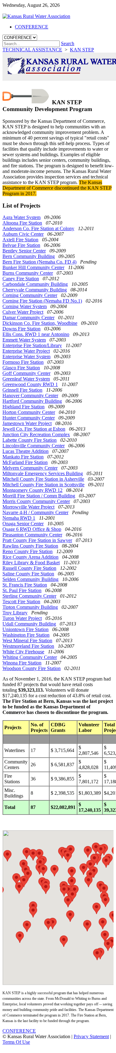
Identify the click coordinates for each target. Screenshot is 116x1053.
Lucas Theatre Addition (25, 451)
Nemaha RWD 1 (18, 518)
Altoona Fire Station (22, 223)
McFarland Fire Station (25, 462)
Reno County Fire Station (27, 551)
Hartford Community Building (32, 401)
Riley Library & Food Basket (31, 562)
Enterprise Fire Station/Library (32, 345)
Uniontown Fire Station (25, 629)
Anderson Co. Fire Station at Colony (38, 228)
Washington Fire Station (25, 635)
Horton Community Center (28, 412)
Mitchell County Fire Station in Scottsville (43, 484)
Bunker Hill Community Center (33, 267)
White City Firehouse (23, 651)
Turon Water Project (22, 618)
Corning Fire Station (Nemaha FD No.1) (42, 300)
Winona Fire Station (21, 662)
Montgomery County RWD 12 (32, 490)
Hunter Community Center (28, 417)
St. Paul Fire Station (21, 590)
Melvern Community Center (30, 468)
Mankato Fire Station (23, 456)
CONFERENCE (19, 1031)
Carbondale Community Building (35, 284)
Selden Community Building (30, 579)
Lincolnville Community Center (33, 445)
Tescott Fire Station (21, 601)
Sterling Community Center (29, 596)
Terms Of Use (16, 1042)
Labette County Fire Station (29, 440)
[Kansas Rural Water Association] (36, 16)
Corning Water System (24, 306)
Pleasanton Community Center (32, 534)
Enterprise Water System (26, 356)
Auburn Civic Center (23, 234)
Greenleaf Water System (26, 378)
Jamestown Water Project (27, 423)
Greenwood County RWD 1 (30, 384)
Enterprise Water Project (26, 351)
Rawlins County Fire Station (30, 545)
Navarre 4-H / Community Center (35, 512)
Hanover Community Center (30, 395)
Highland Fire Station (23, 406)
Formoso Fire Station (23, 362)
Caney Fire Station (20, 278)
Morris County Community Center (36, 501)
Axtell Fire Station (20, 239)
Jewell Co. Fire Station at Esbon (33, 429)
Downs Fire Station (21, 328)
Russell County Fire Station (29, 568)
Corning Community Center (29, 295)
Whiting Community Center (29, 657)
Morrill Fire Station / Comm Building (38, 495)
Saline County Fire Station (28, 573)
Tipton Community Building (30, 607)
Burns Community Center (27, 273)
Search (67, 43)
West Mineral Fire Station (27, 640)
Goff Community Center (26, 373)
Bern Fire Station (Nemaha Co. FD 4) (39, 261)
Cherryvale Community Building (34, 289)
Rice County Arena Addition (30, 557)
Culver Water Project (22, 312)
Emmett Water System (24, 339)
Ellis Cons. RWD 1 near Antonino (35, 334)
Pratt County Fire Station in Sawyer (37, 540)
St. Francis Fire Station (24, 584)
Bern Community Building (28, 256)
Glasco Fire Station (21, 367)
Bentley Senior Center (24, 250)
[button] (43, 870)
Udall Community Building (29, 623)
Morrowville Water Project (28, 506)
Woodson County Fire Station (31, 668)
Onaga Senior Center (23, 523)
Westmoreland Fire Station (28, 646)
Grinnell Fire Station (22, 390)
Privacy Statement (91, 1036)
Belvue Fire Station (21, 245)
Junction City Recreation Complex (36, 434)
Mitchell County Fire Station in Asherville (43, 479)
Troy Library (15, 612)
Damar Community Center (28, 317)
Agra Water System (21, 217)
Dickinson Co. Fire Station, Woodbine (39, 323)
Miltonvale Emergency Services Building (42, 473)
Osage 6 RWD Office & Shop (31, 529)
